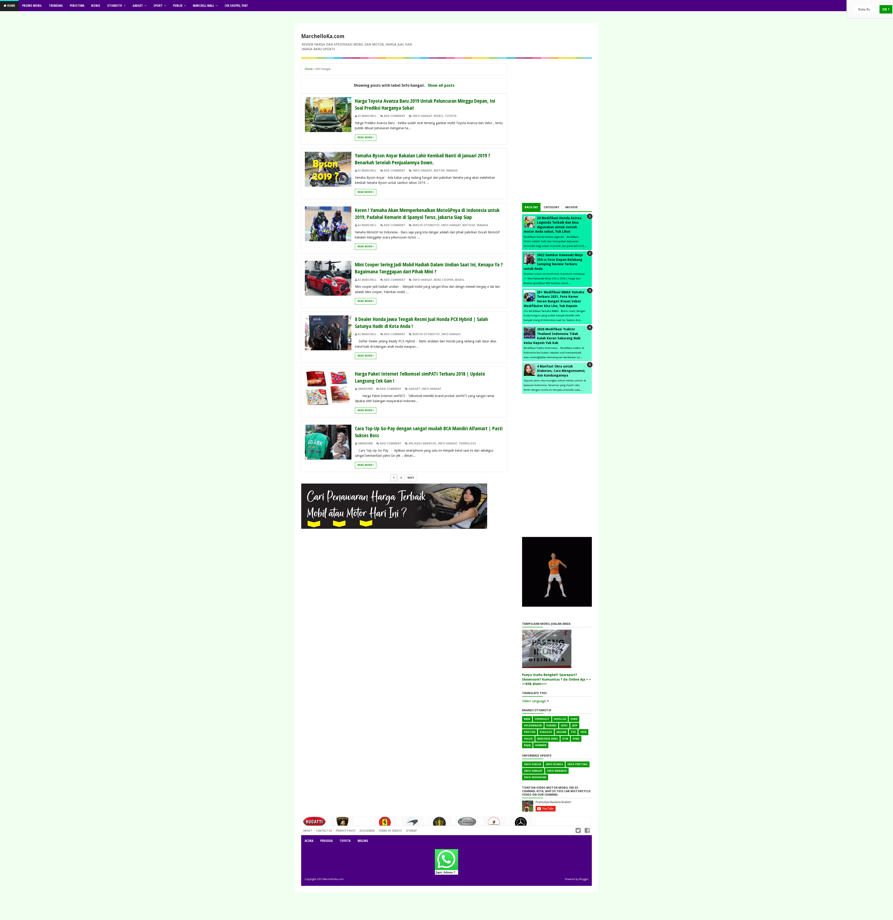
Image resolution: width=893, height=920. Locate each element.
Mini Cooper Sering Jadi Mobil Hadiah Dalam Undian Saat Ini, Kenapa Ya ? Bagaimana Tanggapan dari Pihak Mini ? (429, 268)
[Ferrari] (385, 824)
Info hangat (422, 116)
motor (439, 170)
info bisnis (554, 764)
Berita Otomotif (426, 225)
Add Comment (394, 116)
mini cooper (443, 279)
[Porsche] (494, 824)
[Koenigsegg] (439, 825)
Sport (158, 5)
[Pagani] (466, 823)
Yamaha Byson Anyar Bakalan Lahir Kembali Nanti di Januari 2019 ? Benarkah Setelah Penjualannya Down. (422, 159)
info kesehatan (535, 777)
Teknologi (467, 443)
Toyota (345, 840)
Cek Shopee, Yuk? (236, 5)
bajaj (527, 745)
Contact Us (362, 829)
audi (564, 725)
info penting (577, 764)
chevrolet (542, 719)
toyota (450, 116)
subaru (551, 725)
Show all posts (441, 85)
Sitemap (411, 830)
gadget (414, 389)
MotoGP (468, 225)
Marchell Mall (203, 5)
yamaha (452, 170)
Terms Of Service (390, 830)
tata (583, 732)
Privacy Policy (346, 830)
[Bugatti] (314, 824)
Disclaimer (367, 830)
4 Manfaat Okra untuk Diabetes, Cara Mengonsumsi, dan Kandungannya (561, 370)
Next (410, 477)
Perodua (326, 840)
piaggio (546, 732)
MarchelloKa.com (322, 36)
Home (11, 5)
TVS (573, 732)
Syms (576, 738)
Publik (177, 5)
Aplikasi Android (422, 443)
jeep (574, 725)
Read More (365, 137)
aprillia (560, 719)
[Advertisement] (557, 133)
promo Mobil (32, 5)
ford (573, 719)
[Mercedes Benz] (521, 824)
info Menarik (557, 770)
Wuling (362, 840)
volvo (528, 738)
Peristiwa (77, 5)
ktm (565, 738)
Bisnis (95, 5)
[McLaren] (412, 824)
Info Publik (532, 764)
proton (529, 732)
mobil (438, 116)
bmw (527, 719)
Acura (309, 840)
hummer (540, 745)
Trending (56, 5)
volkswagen (533, 725)
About (307, 830)
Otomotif (114, 5)
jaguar (561, 732)
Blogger (583, 879)
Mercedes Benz (547, 738)
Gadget (138, 5)
